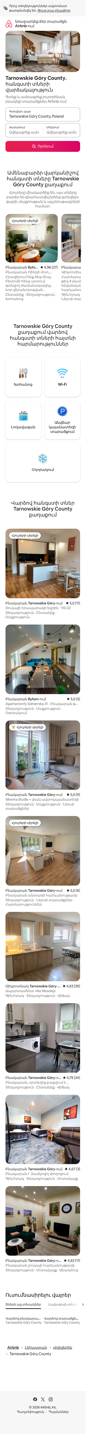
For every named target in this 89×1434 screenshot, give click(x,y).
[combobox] (42, 116)
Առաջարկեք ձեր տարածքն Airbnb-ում (41, 23)
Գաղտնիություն (30, 1412)
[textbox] (24, 132)
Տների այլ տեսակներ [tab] (23, 1304)
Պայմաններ (59, 1412)
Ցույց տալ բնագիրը (54, 10)
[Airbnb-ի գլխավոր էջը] (8, 24)
